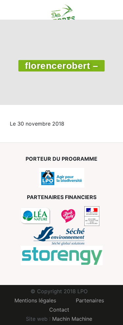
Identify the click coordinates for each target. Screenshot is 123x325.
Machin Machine (72, 318)
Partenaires (90, 300)
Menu (15, 10)
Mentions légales (35, 300)
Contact (59, 309)
